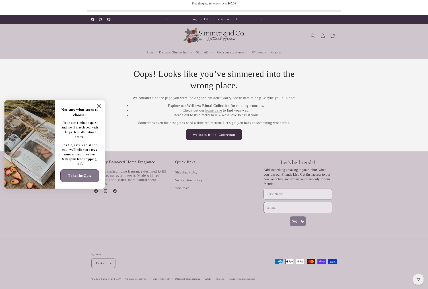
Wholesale (182, 188)
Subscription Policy (188, 180)
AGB (208, 278)
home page (213, 110)
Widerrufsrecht (161, 278)
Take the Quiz (80, 175)
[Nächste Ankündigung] (261, 19)
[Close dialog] (99, 106)
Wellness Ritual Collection (214, 134)
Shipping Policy (186, 172)
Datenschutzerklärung (188, 278)
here (214, 115)
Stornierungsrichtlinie (242, 278)
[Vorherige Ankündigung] (166, 19)
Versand (220, 278)
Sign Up (298, 221)
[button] (174, 52)
